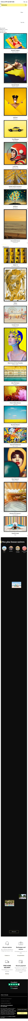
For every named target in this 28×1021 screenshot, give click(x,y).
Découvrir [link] (14, 931)
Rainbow (15, 206)
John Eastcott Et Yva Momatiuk (15, 188)
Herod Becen (15, 426)
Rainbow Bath (15, 533)
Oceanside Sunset (15, 241)
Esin (15, 535)
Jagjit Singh (15, 404)
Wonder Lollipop (15, 50)
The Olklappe (15, 139)
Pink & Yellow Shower (15, 403)
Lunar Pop (15, 166)
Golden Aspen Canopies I (15, 186)
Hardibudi (15, 384)
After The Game (15, 383)
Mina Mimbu (15, 208)
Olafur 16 (15, 265)
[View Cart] (24, 2)
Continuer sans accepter (22, 1009)
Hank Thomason (15, 52)
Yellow (15, 303)
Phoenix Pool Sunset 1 (15, 513)
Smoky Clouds (15, 85)
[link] (7, 1)
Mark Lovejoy (15, 446)
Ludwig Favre (15, 242)
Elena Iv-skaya (15, 86)
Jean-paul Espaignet (15, 266)
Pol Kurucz (15, 119)
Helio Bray (15, 304)
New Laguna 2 (15, 479)
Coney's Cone (15, 325)
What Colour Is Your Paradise (15, 363)
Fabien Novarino (15, 168)
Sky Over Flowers (15, 424)
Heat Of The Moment (15, 444)
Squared (15, 117)
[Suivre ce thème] (0, 6)
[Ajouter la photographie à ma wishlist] (27, 52)
